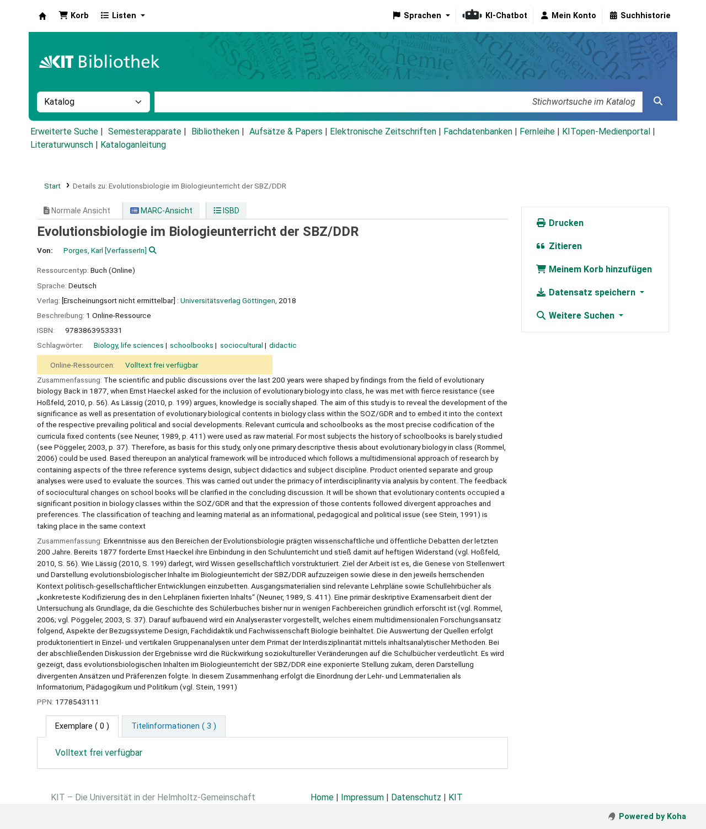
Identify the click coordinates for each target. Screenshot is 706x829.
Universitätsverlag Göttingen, (228, 300)
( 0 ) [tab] (82, 726)
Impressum (362, 797)
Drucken (565, 223)
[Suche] (658, 101)
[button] (73, 16)
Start (52, 185)
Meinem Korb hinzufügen (599, 269)
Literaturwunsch (61, 144)
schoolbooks (191, 345)
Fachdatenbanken (477, 131)
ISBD (230, 210)
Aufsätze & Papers (286, 131)
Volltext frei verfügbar (161, 364)
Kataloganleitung (133, 144)
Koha (42, 16)
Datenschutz (416, 797)
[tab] (174, 726)
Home (322, 797)
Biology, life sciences (129, 345)
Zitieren (564, 246)
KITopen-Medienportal (606, 131)
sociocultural (241, 345)
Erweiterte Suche (64, 131)
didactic (283, 345)
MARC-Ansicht (165, 210)
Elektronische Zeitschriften (383, 131)
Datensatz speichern (592, 292)
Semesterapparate (144, 131)
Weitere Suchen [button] (582, 315)
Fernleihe (537, 131)
